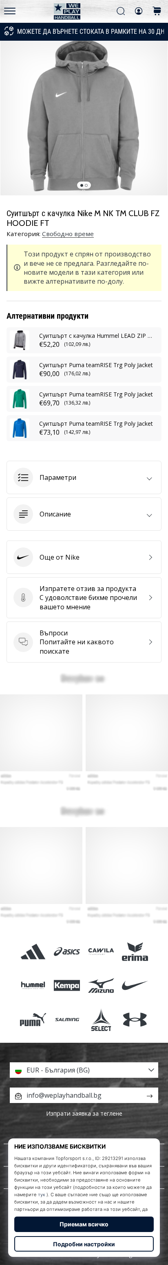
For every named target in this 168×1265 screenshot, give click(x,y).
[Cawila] (101, 952)
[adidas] (33, 952)
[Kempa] (67, 985)
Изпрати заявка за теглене (84, 1113)
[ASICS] (67, 952)
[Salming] (67, 1019)
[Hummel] (33, 985)
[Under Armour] (135, 1019)
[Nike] (135, 985)
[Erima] (135, 952)
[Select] (101, 1019)
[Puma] (33, 1019)
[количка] (157, 11)
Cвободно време (68, 234)
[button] (84, 477)
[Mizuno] (101, 985)
